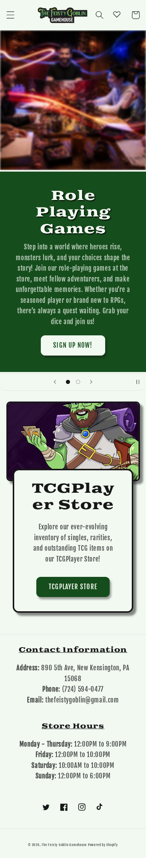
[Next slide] (91, 382)
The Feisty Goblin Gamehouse (64, 845)
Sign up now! (72, 345)
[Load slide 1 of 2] (68, 382)
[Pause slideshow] (138, 382)
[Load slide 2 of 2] (78, 382)
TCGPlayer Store (73, 587)
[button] (10, 15)
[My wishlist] (117, 14)
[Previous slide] (55, 382)
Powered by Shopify (103, 845)
